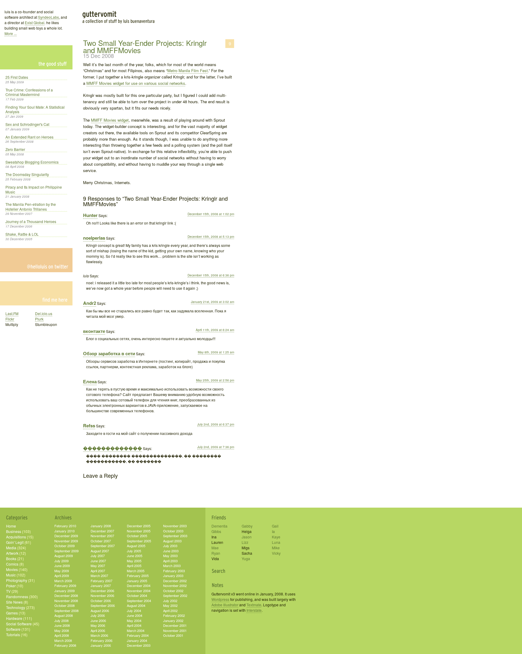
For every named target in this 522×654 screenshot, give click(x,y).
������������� (112, 448)
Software (13, 629)
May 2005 (134, 560)
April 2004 (134, 625)
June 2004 (134, 615)
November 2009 (66, 540)
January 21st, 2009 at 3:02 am (212, 302)
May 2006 (98, 625)
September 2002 (175, 595)
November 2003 (175, 525)
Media (11, 547)
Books (11, 558)
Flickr (9, 318)
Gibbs (216, 531)
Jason (247, 536)
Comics (12, 563)
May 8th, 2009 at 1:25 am (216, 352)
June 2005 (134, 555)
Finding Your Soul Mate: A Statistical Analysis (35, 109)
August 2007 (100, 550)
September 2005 (139, 540)
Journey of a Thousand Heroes (30, 221)
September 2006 (103, 605)
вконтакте (94, 331)
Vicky (276, 553)
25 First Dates (16, 77)
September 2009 (66, 550)
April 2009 (61, 575)
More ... (11, 33)
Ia (273, 531)
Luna (276, 542)
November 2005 (138, 530)
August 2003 (172, 540)
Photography (16, 580)
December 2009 (66, 535)
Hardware (14, 618)
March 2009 (63, 580)
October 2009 (64, 545)
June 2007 (98, 560)
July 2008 (61, 620)
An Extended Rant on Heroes (29, 137)
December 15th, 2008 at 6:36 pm (211, 275)
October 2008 (64, 605)
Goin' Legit (15, 542)
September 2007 (103, 545)
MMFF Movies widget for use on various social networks (135, 83)
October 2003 (173, 530)
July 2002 (170, 600)
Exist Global (34, 22)
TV (8, 591)
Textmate (253, 604)
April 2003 (170, 560)
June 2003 (171, 550)
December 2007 (102, 530)
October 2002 (173, 590)
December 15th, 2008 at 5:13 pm (211, 236)
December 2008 (66, 595)
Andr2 (89, 303)
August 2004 (136, 605)
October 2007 (101, 540)
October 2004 (137, 595)
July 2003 (170, 545)
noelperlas (94, 237)
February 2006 (101, 640)
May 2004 (134, 620)
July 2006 (98, 615)
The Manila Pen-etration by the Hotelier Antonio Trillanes (30, 207)
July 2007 (98, 555)
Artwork (12, 553)
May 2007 (98, 565)
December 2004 (138, 585)
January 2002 (173, 620)
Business (13, 531)
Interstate (254, 610)
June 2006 (98, 620)
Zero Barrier (15, 149)
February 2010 (65, 525)
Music (11, 574)
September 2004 (139, 600)
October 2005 (137, 535)
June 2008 (62, 625)
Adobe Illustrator (224, 604)
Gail (275, 525)
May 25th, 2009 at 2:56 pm (215, 380)
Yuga (246, 558)
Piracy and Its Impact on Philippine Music (33, 189)
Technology (15, 607)
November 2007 (102, 535)
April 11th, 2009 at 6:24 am (215, 330)
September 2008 (66, 610)
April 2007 (98, 570)
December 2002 (175, 580)
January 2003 (173, 575)
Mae (215, 547)
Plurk (39, 318)
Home (11, 525)
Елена (90, 381)
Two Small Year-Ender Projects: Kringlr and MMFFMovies (145, 46)
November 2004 (138, 590)
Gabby (247, 525)
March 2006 (99, 635)
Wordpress (220, 599)
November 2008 (66, 600)
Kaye (276, 536)
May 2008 (61, 630)
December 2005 (138, 525)
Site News (14, 602)
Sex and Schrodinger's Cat (27, 124)
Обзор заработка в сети (109, 353)
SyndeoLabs (48, 17)
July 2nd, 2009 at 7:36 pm (215, 447)
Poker (11, 585)
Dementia (219, 525)
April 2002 (170, 610)
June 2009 (62, 565)
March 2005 (135, 570)
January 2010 (64, 530)
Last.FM (11, 313)
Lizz (245, 542)
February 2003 (174, 570)
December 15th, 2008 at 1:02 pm (211, 214)
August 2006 (100, 610)
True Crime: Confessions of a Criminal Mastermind (29, 92)
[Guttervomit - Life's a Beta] (157, 12)
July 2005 (134, 550)
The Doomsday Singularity (27, 174)
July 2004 (134, 610)
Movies (12, 569)
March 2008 (63, 640)
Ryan (215, 553)
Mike (276, 547)
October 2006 (101, 600)
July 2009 (61, 560)
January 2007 (101, 585)
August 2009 (63, 555)
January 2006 (101, 645)
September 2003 (175, 535)
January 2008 (101, 525)
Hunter (90, 215)
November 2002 (175, 585)
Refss (89, 425)
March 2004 (135, 630)
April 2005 (134, 565)
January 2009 (64, 590)
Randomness (17, 596)
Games (12, 612)
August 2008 (63, 615)
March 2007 (99, 575)
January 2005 (137, 580)
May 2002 (170, 605)
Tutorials (13, 634)
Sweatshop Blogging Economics (32, 162)
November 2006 (102, 595)
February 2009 (65, 585)
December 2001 (175, 625)
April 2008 (61, 635)
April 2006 (98, 630)
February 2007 (101, 580)
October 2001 (173, 635)
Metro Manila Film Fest (187, 70)
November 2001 (175, 630)
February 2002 (174, 615)
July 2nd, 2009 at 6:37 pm (215, 424)
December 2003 (138, 645)
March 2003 (172, 565)
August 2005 (136, 545)
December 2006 (102, 590)
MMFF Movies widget (110, 120)
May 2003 (170, 555)
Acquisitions (16, 536)
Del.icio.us (43, 313)
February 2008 (65, 645)
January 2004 (137, 640)
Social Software (19, 623)
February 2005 (138, 575)
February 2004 (138, 635)
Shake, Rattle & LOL (22, 234)
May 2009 (61, 570)
